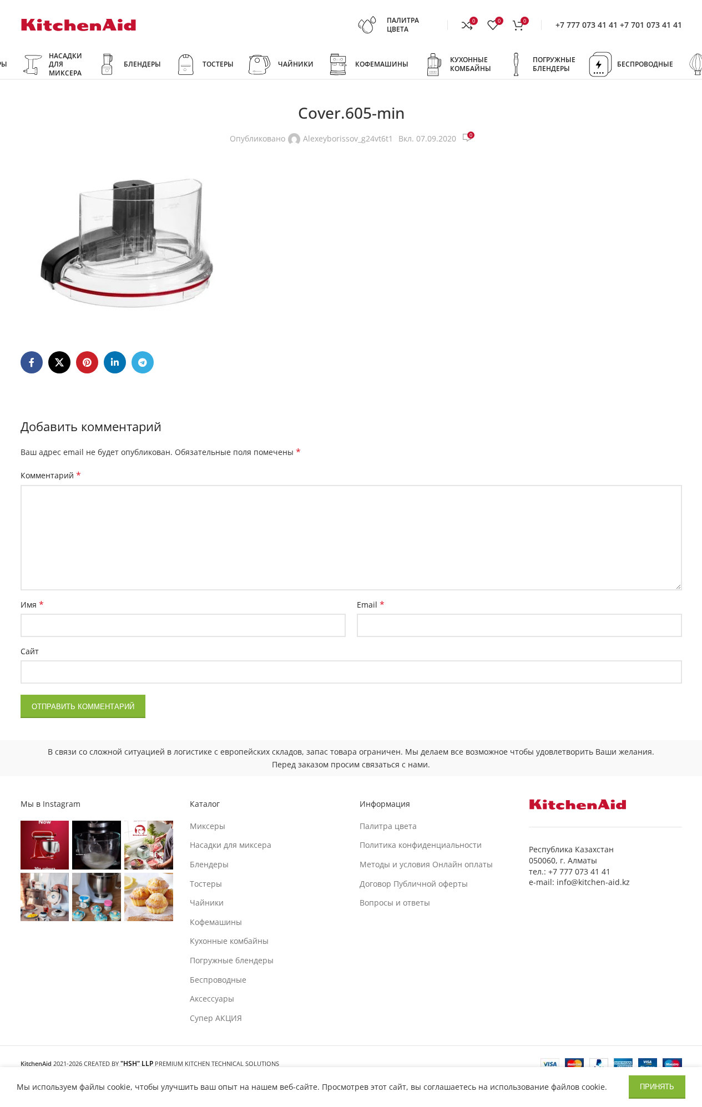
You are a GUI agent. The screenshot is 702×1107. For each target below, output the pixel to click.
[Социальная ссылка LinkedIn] (115, 362)
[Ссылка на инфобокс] (398, 25)
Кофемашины (216, 922)
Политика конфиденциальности (421, 845)
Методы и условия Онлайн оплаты (426, 864)
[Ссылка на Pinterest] (87, 362)
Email (371, 604)
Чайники (207, 902)
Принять (657, 1087)
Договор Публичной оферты (414, 883)
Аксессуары (212, 998)
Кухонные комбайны (229, 941)
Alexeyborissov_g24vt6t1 (348, 138)
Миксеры (207, 826)
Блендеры (209, 864)
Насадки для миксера (230, 845)
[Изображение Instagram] (45, 845)
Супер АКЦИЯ (216, 1018)
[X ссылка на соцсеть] (59, 362)
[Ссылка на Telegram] (143, 362)
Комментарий (51, 475)
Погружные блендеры (232, 960)
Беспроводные (218, 979)
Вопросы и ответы (395, 902)
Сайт (30, 651)
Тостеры (206, 883)
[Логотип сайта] (79, 24)
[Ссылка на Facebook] (32, 362)
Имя (32, 604)
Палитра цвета (388, 826)
